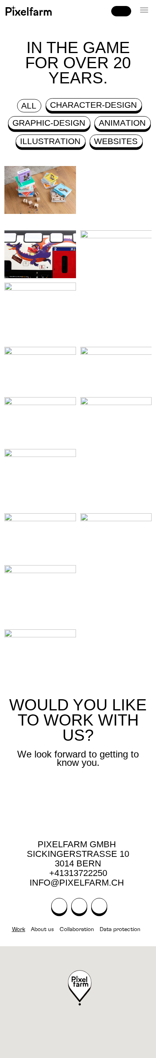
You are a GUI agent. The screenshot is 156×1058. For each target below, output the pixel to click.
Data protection (120, 929)
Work (18, 929)
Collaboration (77, 929)
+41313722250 (78, 873)
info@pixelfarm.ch (78, 883)
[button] (144, 10)
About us (42, 929)
